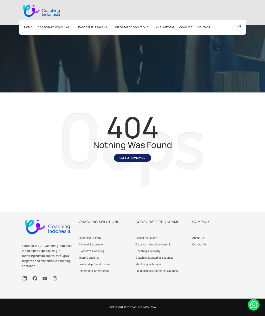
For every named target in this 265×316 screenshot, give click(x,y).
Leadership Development (94, 264)
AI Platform (165, 27)
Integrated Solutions (131, 27)
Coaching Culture (90, 237)
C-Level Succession (91, 244)
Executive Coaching (91, 251)
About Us (198, 237)
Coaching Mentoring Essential (154, 257)
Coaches (185, 27)
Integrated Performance (94, 270)
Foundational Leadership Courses (156, 270)
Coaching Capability (148, 251)
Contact (204, 27)
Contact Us (199, 244)
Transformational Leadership (153, 244)
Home (28, 27)
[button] (254, 305)
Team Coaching (89, 257)
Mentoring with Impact (149, 264)
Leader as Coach (146, 237)
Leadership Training (92, 27)
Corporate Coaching (53, 27)
